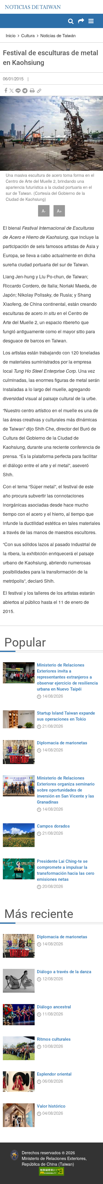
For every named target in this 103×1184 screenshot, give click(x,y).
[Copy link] (39, 91)
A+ (59, 211)
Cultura (28, 35)
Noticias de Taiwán (58, 35)
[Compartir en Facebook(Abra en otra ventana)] (6, 91)
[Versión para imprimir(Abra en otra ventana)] (32, 91)
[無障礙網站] (51, 1170)
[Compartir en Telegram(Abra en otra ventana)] (24, 91)
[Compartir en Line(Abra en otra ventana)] (18, 91)
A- (44, 211)
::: (6, 3)
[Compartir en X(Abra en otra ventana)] (12, 91)
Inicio (10, 35)
